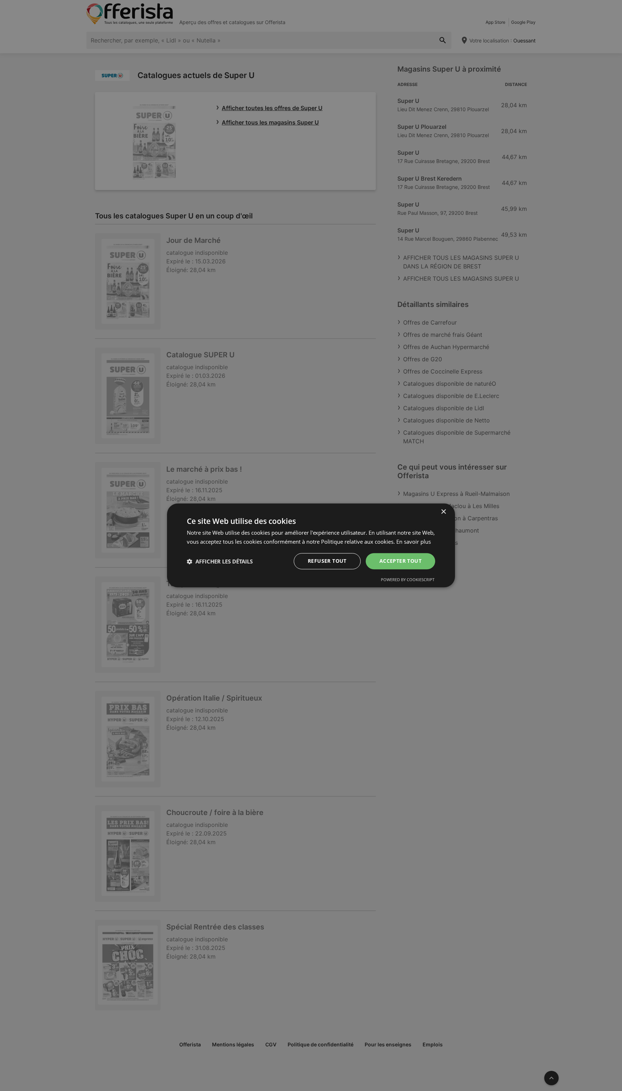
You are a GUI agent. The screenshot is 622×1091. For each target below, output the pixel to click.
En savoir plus (413, 541)
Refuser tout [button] (327, 561)
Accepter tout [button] (400, 561)
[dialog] (311, 545)
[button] (220, 561)
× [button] (443, 512)
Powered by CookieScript (407, 580)
